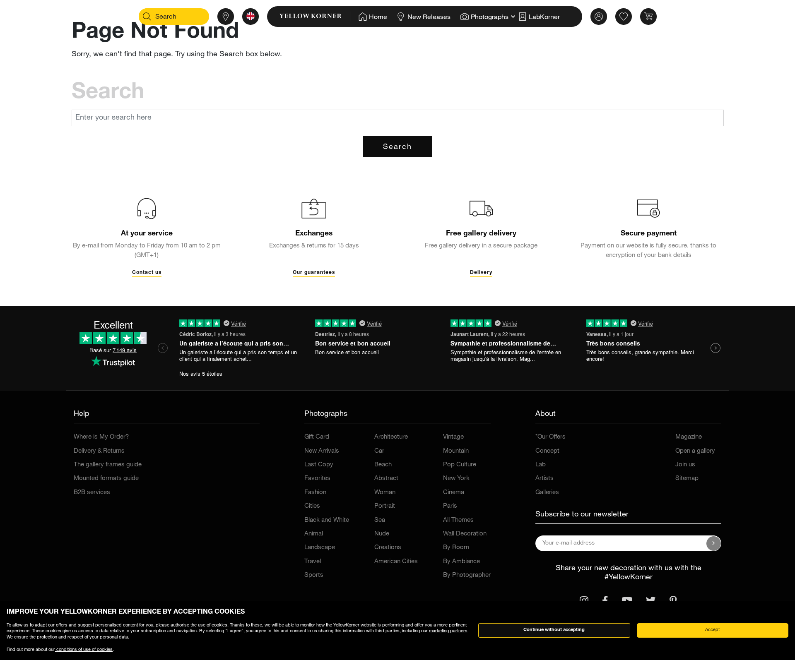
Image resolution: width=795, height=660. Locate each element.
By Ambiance (461, 562)
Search (397, 147)
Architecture (391, 437)
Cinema (453, 493)
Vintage (453, 437)
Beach (383, 465)
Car (379, 451)
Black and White (326, 520)
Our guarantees (314, 272)
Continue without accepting (554, 630)
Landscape (319, 548)
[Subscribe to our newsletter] (713, 543)
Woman (384, 493)
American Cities (396, 562)
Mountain (456, 451)
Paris (450, 506)
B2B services (92, 493)
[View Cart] (648, 16)
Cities (312, 506)
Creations (387, 548)
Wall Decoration (465, 534)
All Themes (458, 520)
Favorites (317, 478)
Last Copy (318, 465)
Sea (379, 520)
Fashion (315, 493)
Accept (712, 630)
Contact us (146, 272)
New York (456, 478)
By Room (456, 548)
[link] (314, 17)
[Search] (147, 16)
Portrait (384, 506)
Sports (313, 575)
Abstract (386, 478)
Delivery (481, 272)
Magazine (688, 437)
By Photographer (467, 575)
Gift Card (316, 437)
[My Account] (598, 16)
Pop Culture (459, 465)
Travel (312, 562)
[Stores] (225, 16)
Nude (381, 534)
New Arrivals (321, 451)
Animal (313, 534)
